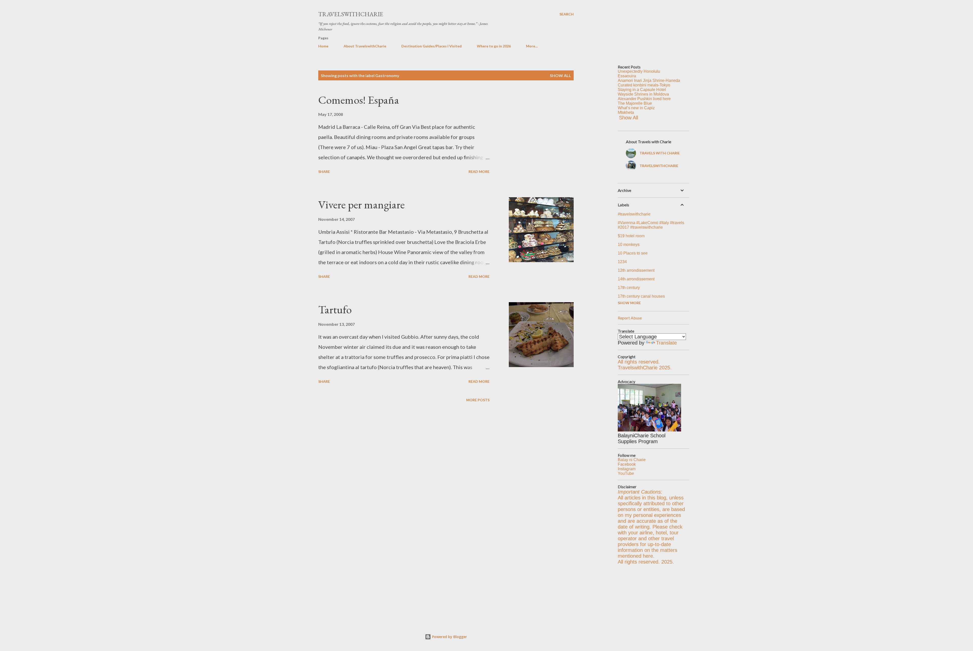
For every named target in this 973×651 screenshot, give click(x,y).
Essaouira (627, 76)
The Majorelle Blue (635, 103)
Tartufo (335, 309)
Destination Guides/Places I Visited (431, 46)
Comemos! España (358, 100)
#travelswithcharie (634, 214)
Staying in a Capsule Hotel (642, 89)
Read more (479, 171)
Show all (560, 75)
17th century (629, 287)
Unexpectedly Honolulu (639, 71)
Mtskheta (626, 112)
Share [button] (324, 171)
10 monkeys (629, 244)
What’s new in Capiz (636, 108)
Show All (628, 117)
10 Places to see (633, 253)
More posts (478, 400)
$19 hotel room (631, 236)
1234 (622, 262)
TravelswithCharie (350, 14)
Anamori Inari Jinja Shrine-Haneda (649, 80)
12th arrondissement (636, 270)
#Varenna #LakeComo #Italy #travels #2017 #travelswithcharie (651, 225)
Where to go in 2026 (494, 46)
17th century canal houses (641, 296)
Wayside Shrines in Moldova (643, 94)
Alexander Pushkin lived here (644, 99)
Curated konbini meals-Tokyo (644, 85)
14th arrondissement (636, 279)
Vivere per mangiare (361, 204)
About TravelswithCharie (365, 46)
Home (323, 46)
